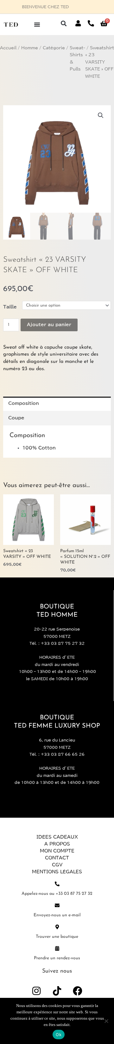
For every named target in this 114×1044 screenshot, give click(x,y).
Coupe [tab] (16, 418)
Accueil (8, 48)
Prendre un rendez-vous (57, 958)
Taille (10, 307)
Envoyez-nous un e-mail (57, 915)
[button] (63, 23)
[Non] (106, 1021)
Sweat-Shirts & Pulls (77, 58)
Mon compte (57, 851)
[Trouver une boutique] (57, 927)
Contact (57, 858)
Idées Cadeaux (57, 837)
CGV (57, 865)
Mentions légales (57, 872)
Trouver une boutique (57, 936)
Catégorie (54, 48)
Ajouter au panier (49, 324)
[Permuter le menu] (37, 24)
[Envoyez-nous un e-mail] (57, 905)
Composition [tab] (23, 403)
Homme (29, 48)
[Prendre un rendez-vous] (57, 948)
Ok (58, 1034)
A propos (57, 844)
